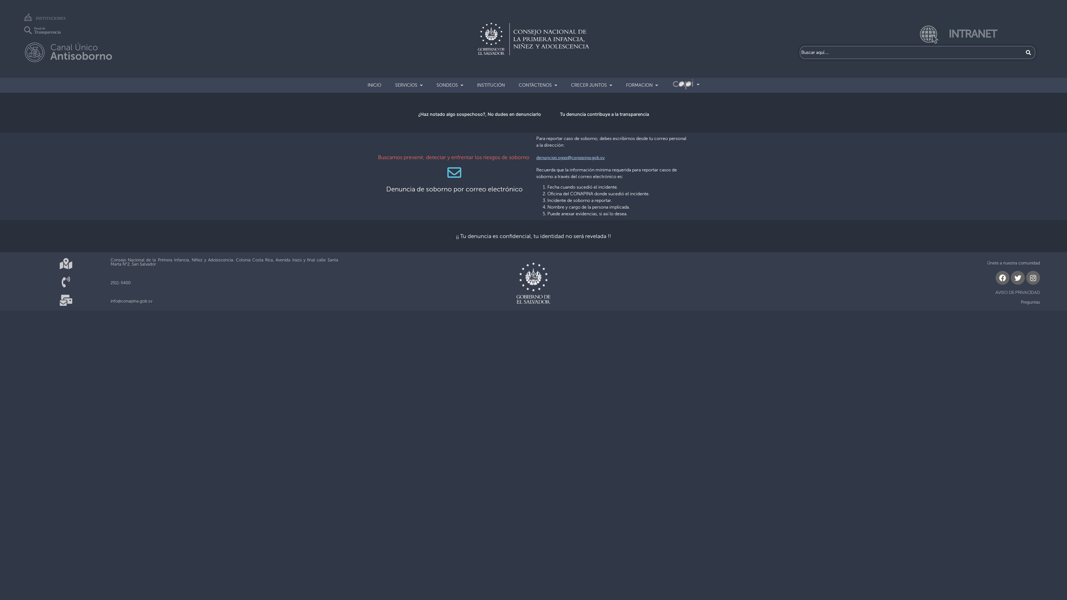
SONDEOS (447, 85)
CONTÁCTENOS (535, 85)
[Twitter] (1018, 278)
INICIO (374, 85)
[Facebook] (1002, 278)
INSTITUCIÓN (491, 85)
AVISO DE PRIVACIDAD (1017, 292)
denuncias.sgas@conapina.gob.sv (570, 157)
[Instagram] (1033, 278)
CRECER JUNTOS (589, 85)
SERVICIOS (406, 85)
